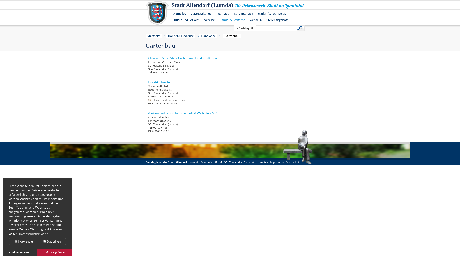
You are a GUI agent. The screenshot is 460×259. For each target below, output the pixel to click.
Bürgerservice (243, 14)
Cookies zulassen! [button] (20, 252)
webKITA (256, 20)
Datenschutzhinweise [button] (33, 234)
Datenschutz (292, 162)
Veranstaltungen (202, 14)
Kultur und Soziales (186, 20)
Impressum (277, 162)
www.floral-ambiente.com (163, 103)
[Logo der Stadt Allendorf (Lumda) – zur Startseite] (157, 15)
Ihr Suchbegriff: (244, 28)
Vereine (209, 20)
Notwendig (25, 242)
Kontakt (264, 162)
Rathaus (223, 14)
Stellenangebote (277, 20)
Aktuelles (179, 14)
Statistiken (53, 242)
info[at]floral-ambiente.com (168, 100)
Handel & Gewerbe (232, 20)
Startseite (153, 36)
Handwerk (208, 36)
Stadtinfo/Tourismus (272, 14)
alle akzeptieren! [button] (55, 252)
